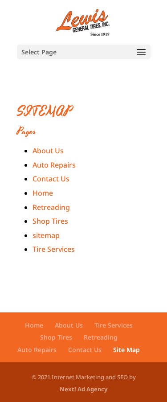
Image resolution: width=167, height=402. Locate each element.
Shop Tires (50, 221)
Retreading (51, 207)
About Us (48, 151)
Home (43, 193)
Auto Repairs (54, 165)
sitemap (46, 235)
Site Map (126, 349)
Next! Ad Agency (83, 389)
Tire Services (54, 249)
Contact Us (51, 179)
